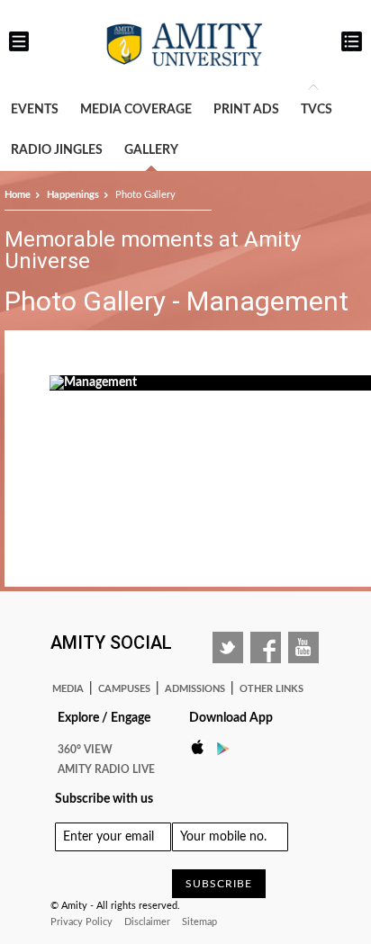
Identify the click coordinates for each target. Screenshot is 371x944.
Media (68, 689)
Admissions (195, 689)
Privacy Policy (81, 922)
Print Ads (246, 109)
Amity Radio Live (106, 769)
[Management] (93, 382)
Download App (231, 718)
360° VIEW (85, 749)
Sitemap (199, 922)
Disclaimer (147, 922)
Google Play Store (228, 748)
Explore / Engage (104, 718)
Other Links (271, 689)
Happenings (73, 195)
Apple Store (202, 748)
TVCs (316, 109)
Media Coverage (136, 109)
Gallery (151, 150)
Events (35, 109)
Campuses (124, 689)
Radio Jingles (57, 150)
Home (18, 195)
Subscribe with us (104, 799)
